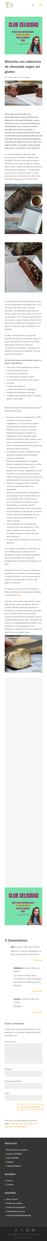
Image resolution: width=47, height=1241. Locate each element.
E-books (9, 1184)
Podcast (9, 1162)
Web (7, 1093)
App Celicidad (12, 1158)
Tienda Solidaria (13, 1166)
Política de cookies (14, 1203)
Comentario (10, 1041)
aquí (19, 595)
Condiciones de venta (15, 1211)
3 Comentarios (24, 77)
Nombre (9, 1069)
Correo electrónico (13, 1081)
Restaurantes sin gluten (16, 1149)
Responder (37, 960)
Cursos (9, 1180)
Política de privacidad (15, 1207)
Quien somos (12, 1199)
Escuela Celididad (14, 1154)
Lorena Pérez (13, 77)
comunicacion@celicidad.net (18, 1215)
